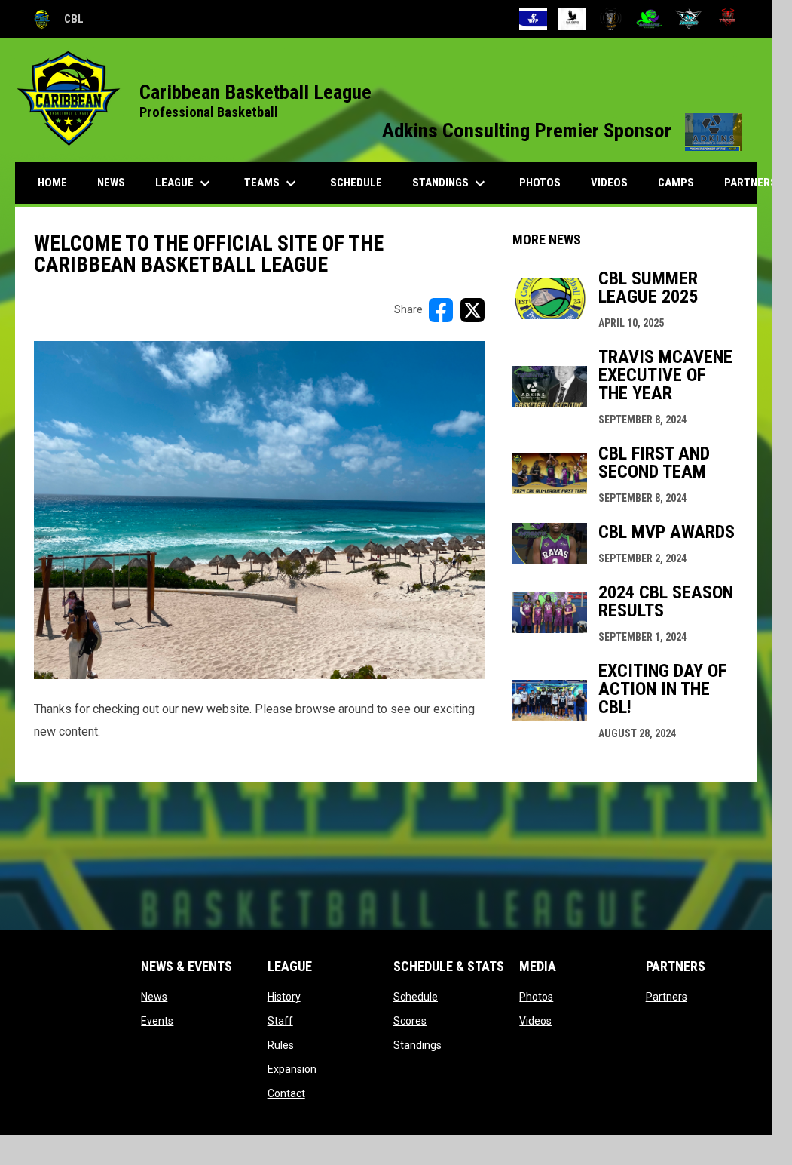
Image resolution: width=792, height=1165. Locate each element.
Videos (535, 1021)
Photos (536, 997)
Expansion (292, 1069)
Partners (666, 997)
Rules (281, 1045)
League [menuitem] (184, 183)
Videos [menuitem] (609, 182)
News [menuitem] (111, 182)
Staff (280, 1021)
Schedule (415, 997)
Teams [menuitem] (272, 183)
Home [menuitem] (52, 182)
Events (157, 1021)
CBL (57, 21)
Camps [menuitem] (676, 182)
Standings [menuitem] (450, 183)
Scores (410, 1021)
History (284, 997)
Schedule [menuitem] (356, 182)
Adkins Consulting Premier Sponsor (562, 130)
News (154, 997)
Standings (417, 1045)
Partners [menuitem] (750, 182)
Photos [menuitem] (540, 182)
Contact (286, 1093)
